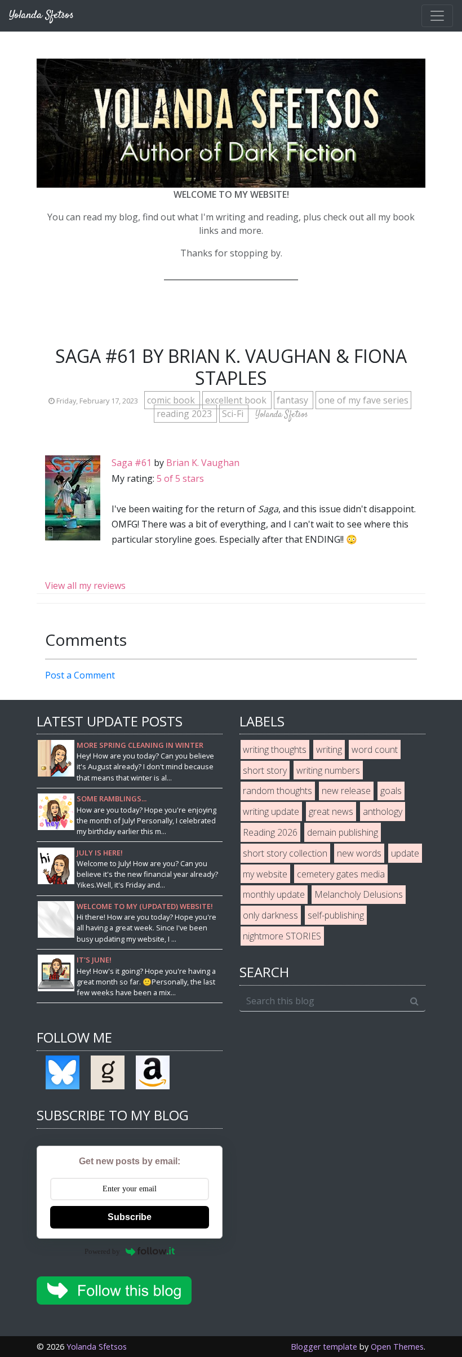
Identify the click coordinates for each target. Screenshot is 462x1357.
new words (359, 853)
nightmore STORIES (282, 936)
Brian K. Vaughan (202, 462)
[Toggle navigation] (437, 16)
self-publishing (336, 915)
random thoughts (277, 790)
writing (329, 749)
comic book (172, 400)
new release (346, 790)
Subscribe (130, 1217)
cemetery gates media (341, 874)
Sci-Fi (234, 413)
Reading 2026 (270, 832)
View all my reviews (85, 585)
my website (265, 874)
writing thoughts (274, 749)
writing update (271, 811)
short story (265, 770)
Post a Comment (80, 675)
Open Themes (397, 1346)
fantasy (293, 400)
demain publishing (342, 832)
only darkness (270, 915)
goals (391, 790)
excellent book (237, 400)
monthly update (274, 894)
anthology (382, 811)
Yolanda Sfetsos (96, 1346)
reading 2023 (185, 413)
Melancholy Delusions (358, 894)
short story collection (285, 853)
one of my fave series (363, 400)
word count (375, 749)
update (405, 853)
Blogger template (324, 1346)
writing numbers (328, 770)
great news (331, 811)
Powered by (102, 1251)
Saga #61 (132, 462)
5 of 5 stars (180, 478)
